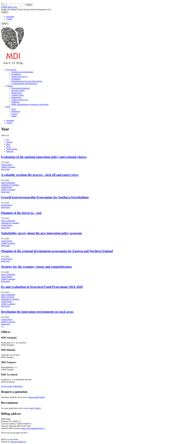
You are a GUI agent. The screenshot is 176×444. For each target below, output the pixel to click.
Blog (8, 144)
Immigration (16, 97)
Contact (9, 19)
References (15, 111)
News (13, 109)
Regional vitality (18, 90)
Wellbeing (15, 102)
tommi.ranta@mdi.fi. (36, 397)
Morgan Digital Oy (18, 442)
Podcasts (9, 151)
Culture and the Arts (19, 100)
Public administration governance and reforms (30, 104)
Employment (16, 93)
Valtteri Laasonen (8, 167)
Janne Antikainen (8, 182)
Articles (9, 142)
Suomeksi (10, 16)
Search (5, 12)
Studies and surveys (19, 76)
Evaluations (16, 74)
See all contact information (12, 386)
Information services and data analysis (26, 81)
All (7, 140)
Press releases (11, 149)
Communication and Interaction (24, 83)
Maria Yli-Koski (7, 297)
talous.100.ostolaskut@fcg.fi (32, 428)
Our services (11, 69)
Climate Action (17, 95)
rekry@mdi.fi (35, 408)
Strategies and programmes (22, 72)
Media (13, 116)
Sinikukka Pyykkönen (10, 185)
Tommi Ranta (6, 165)
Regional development (20, 88)
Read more (5, 169)
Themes (9, 86)
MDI (8, 107)
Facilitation (16, 79)
